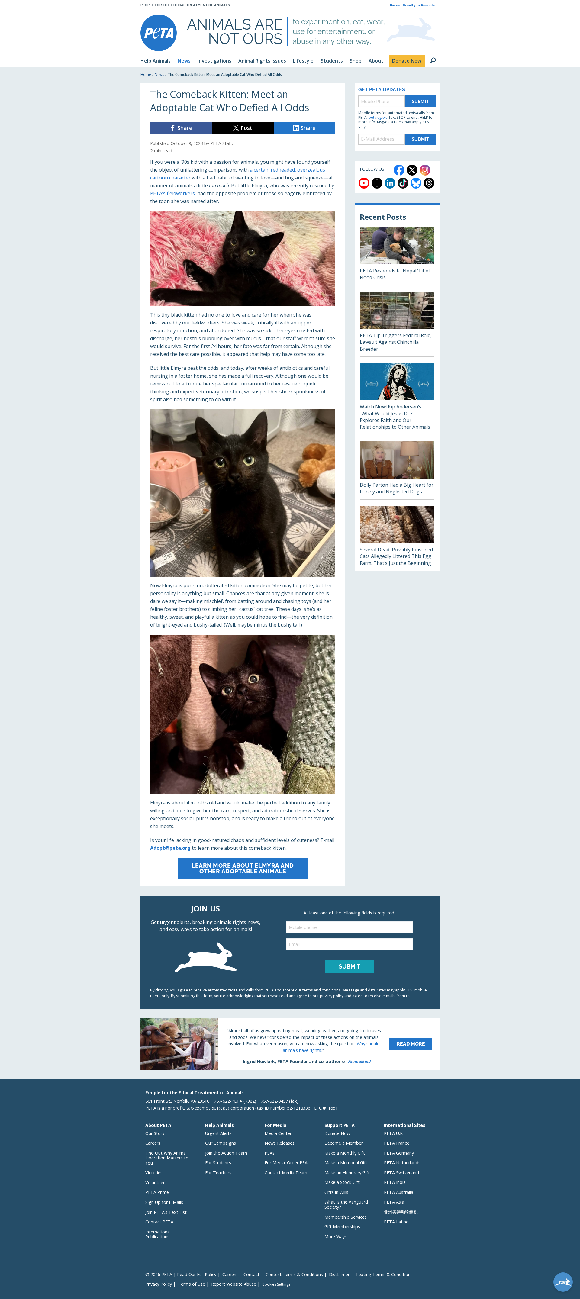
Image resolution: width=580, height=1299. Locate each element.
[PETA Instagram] (425, 170)
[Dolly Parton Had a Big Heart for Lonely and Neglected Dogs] (397, 470)
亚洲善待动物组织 (401, 1212)
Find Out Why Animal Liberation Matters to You (166, 1158)
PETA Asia (394, 1202)
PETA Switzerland (401, 1172)
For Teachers (218, 1172)
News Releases (280, 1143)
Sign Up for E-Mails (164, 1202)
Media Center (278, 1133)
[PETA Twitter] (412, 170)
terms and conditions (321, 990)
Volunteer (155, 1182)
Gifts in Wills (336, 1192)
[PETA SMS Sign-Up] (377, 183)
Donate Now (337, 1133)
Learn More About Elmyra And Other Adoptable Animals (243, 868)
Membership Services (345, 1217)
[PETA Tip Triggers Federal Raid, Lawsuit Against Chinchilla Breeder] (397, 324)
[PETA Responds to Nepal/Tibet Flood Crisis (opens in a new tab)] (397, 256)
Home (145, 74)
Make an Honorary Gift (347, 1172)
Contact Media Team (286, 1172)
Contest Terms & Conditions (294, 1274)
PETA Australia (398, 1192)
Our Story (154, 1133)
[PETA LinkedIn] (390, 183)
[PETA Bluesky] (416, 183)
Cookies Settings (276, 1284)
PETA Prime (157, 1192)
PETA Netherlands (402, 1162)
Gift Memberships (342, 1227)
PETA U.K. (394, 1133)
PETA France (396, 1143)
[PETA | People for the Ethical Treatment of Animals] (158, 33)
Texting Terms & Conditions (384, 1274)
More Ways (335, 1236)
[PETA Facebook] (399, 170)
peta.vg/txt (378, 117)
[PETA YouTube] (364, 183)
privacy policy (331, 995)
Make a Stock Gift (342, 1182)
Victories (154, 1172)
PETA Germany (399, 1153)
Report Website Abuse (233, 1284)
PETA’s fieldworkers (172, 193)
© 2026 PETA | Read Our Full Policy (180, 1274)
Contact (251, 1274)
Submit (420, 101)
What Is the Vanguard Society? (346, 1204)
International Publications (158, 1234)
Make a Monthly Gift (344, 1153)
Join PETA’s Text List (166, 1212)
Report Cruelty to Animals (412, 5)
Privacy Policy (158, 1284)
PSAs (270, 1153)
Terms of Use (191, 1284)
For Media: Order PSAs (287, 1162)
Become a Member (343, 1143)
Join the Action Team (226, 1153)
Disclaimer (339, 1274)
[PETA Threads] (429, 183)
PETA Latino (396, 1222)
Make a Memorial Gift (345, 1162)
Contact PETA (159, 1222)
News (159, 74)
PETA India (395, 1182)
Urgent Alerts (218, 1133)
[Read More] (290, 1044)
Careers (152, 1143)
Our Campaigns (220, 1143)
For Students (218, 1162)
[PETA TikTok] (403, 183)
